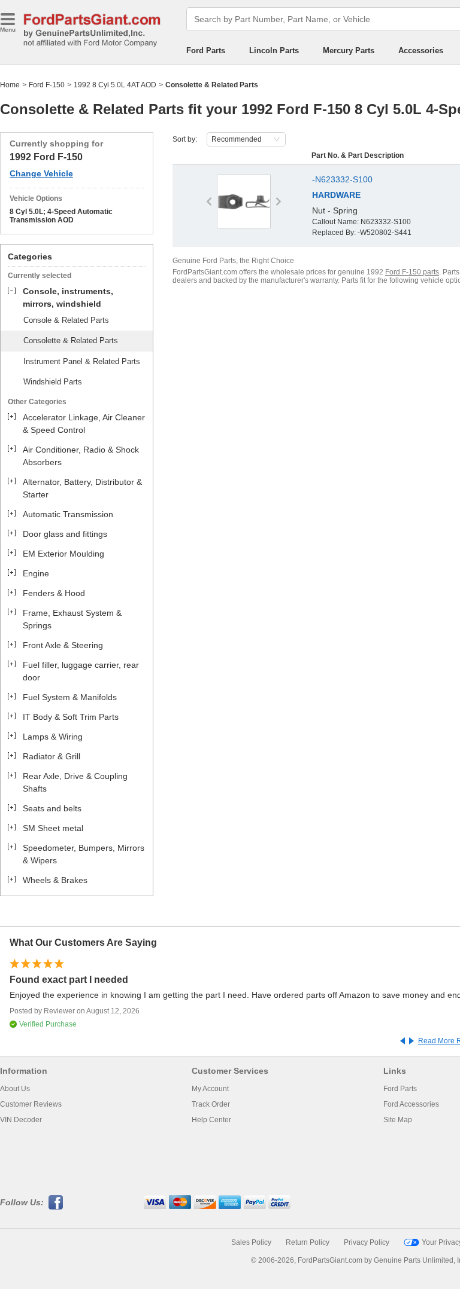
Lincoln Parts (274, 50)
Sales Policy (251, 1242)
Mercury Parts (348, 50)
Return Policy (307, 1242)
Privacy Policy (366, 1242)
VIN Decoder (21, 1120)
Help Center (211, 1120)
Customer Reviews (31, 1104)
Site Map (397, 1120)
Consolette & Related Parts (70, 340)
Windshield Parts (52, 381)
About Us (15, 1089)
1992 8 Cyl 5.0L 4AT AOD (115, 85)
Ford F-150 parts (412, 272)
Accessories (420, 50)
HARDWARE (336, 195)
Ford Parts (205, 50)
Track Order (211, 1104)
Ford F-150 (47, 85)
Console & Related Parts (66, 320)
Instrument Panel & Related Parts (81, 361)
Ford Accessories (411, 1104)
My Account (210, 1089)
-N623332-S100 (342, 179)
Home (10, 85)
